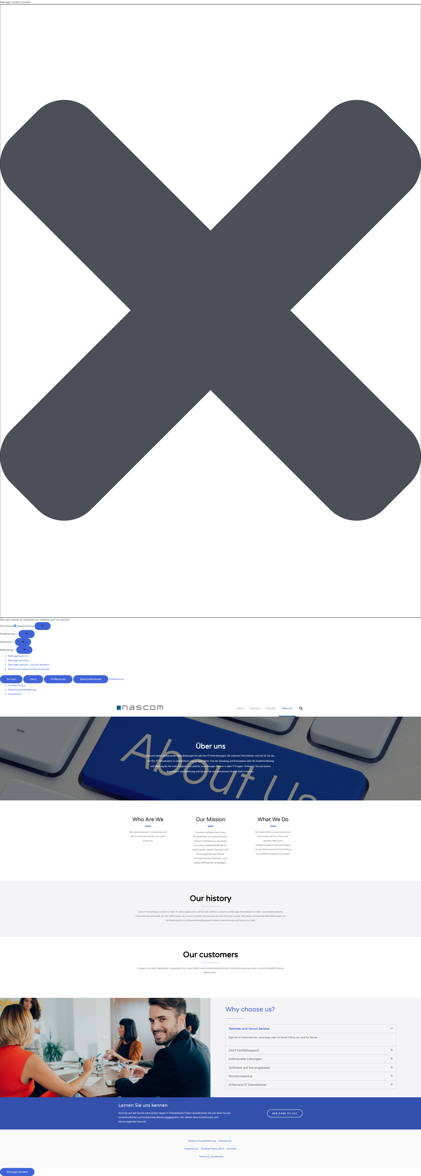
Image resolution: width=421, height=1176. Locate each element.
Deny (33, 679)
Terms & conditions (211, 1156)
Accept (11, 679)
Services (255, 708)
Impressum (15, 694)
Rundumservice (240, 1076)
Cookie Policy (16, 685)
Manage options (18, 656)
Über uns (287, 708)
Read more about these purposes (29, 669)
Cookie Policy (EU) (212, 1148)
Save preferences (90, 679)
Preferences (58, 679)
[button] (210, 311)
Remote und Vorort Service (249, 1029)
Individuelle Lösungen (245, 1059)
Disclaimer (225, 1140)
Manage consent (17, 1172)
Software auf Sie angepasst (249, 1067)
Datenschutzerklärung (22, 689)
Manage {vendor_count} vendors (28, 664)
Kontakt (270, 708)
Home (240, 708)
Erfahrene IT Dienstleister (248, 1085)
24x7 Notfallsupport (244, 1050)
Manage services (18, 660)
